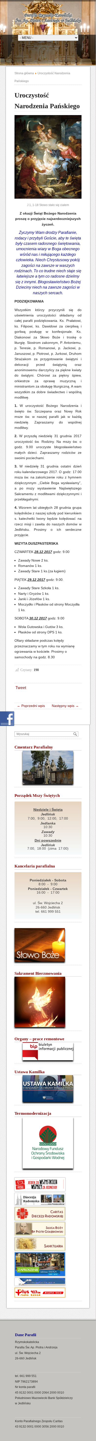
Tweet (20, 688)
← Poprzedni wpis (32, 706)
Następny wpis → (64, 706)
